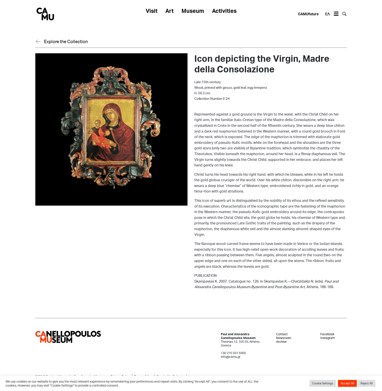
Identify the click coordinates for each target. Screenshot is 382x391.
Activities (224, 10)
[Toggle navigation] (336, 14)
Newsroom (283, 338)
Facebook (327, 334)
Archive (281, 341)
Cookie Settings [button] (322, 383)
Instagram (327, 338)
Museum (192, 10)
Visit (151, 10)
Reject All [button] (367, 383)
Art (169, 10)
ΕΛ (327, 14)
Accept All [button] (347, 383)
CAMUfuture (308, 14)
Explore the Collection (66, 41)
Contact (282, 334)
